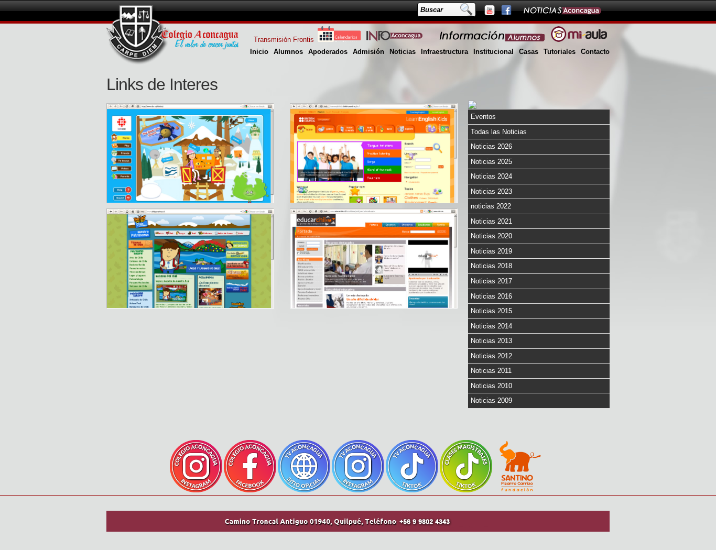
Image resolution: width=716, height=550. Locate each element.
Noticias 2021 (491, 221)
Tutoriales (560, 52)
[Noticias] (562, 10)
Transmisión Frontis (284, 39)
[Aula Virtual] (579, 39)
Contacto (595, 52)
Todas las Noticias (499, 132)
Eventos (483, 116)
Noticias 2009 (491, 400)
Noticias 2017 (491, 281)
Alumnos (288, 52)
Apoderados (328, 52)
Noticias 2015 (491, 311)
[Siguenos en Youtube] (489, 10)
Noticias (402, 52)
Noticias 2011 (491, 371)
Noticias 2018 (491, 266)
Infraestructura (444, 52)
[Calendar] (339, 39)
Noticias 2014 (491, 326)
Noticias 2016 (491, 296)
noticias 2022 (491, 206)
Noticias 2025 (491, 162)
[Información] (493, 39)
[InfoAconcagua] (400, 39)
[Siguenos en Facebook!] (506, 10)
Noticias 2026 (491, 146)
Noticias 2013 (491, 341)
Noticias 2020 (491, 236)
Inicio (259, 52)
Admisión (368, 52)
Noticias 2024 (491, 176)
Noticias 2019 (491, 251)
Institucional (493, 52)
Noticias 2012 (491, 356)
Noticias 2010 (491, 386)
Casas (528, 52)
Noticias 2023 (491, 191)
